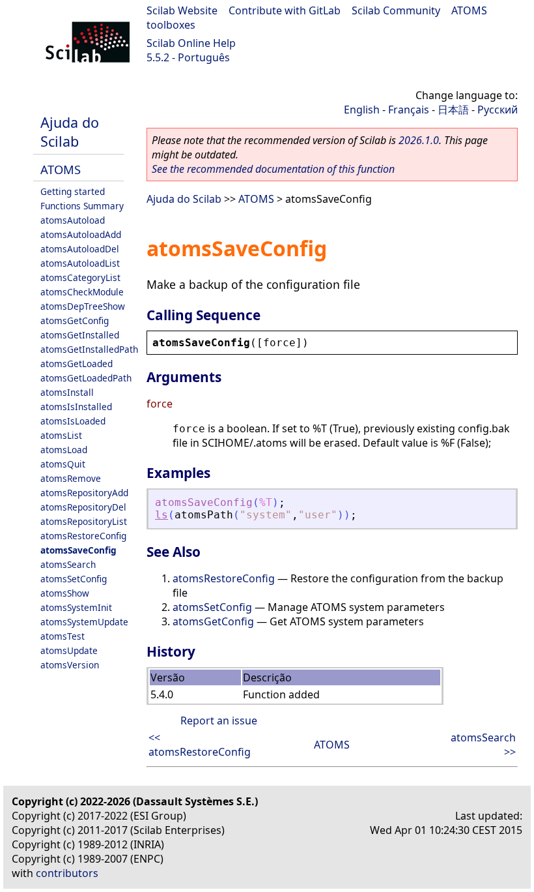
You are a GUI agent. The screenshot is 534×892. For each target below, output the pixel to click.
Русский (497, 109)
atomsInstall (67, 392)
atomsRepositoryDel (83, 507)
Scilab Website (182, 10)
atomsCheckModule (82, 292)
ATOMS (60, 169)
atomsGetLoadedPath (86, 378)
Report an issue (218, 720)
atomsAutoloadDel (79, 249)
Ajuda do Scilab (69, 132)
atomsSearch (68, 564)
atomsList (61, 435)
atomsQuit (62, 464)
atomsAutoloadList (80, 263)
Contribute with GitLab (285, 10)
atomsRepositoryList (83, 521)
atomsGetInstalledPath (89, 349)
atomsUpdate (69, 650)
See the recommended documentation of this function (273, 169)
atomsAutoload (72, 220)
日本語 (453, 109)
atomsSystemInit (76, 607)
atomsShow (64, 593)
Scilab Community (396, 10)
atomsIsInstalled (76, 406)
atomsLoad (63, 449)
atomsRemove (70, 478)
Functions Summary (82, 206)
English (362, 109)
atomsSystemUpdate (84, 622)
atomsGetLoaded (76, 363)
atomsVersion (69, 665)
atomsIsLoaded (72, 421)
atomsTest (62, 636)
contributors (67, 873)
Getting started (72, 191)
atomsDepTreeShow (82, 306)
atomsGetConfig (74, 320)
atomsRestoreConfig (83, 535)
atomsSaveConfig (78, 550)
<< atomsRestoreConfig (199, 744)
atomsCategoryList (80, 277)
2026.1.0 (419, 140)
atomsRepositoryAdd (84, 492)
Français (408, 109)
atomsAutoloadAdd (80, 234)
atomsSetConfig (73, 578)
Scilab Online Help (191, 43)
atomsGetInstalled (79, 335)
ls (161, 515)
